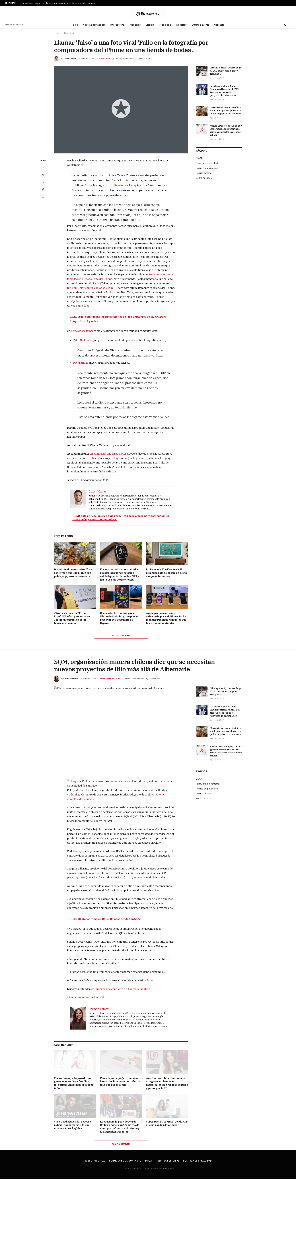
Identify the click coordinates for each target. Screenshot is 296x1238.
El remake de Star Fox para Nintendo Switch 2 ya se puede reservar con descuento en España (119, 618)
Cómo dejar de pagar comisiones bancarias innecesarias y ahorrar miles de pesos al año (121, 1081)
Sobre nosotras (204, 178)
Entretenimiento (200, 24)
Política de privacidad (207, 168)
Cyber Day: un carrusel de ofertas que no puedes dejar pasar (166, 1123)
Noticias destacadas (94, 24)
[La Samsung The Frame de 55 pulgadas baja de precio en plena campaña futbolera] (167, 553)
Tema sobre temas (82, 331)
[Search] (285, 24)
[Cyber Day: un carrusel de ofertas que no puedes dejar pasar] (167, 1106)
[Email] (43, 197)
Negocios (135, 24)
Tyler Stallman (82, 340)
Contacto (219, 24)
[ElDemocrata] (148, 13)
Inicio (75, 24)
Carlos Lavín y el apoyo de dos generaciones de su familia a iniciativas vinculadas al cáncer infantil (226, 130)
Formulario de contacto (207, 163)
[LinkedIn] (43, 182)
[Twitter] (43, 175)
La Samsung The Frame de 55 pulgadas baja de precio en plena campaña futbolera (166, 573)
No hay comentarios (125, 59)
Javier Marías (69, 59)
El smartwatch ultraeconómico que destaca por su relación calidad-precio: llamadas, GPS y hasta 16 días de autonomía (119, 574)
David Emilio (80, 362)
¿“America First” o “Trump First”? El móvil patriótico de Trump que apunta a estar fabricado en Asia (72, 618)
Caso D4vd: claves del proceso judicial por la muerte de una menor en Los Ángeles (72, 1125)
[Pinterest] (43, 189)
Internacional (117, 24)
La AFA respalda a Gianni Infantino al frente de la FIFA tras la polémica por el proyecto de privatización (225, 91)
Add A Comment (121, 635)
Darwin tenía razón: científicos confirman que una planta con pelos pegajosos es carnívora (59, 3)
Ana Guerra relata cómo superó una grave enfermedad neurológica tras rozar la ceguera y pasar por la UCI (167, 1083)
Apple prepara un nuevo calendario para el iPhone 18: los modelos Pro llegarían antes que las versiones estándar (166, 618)
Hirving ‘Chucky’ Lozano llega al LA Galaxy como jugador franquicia (225, 70)
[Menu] (290, 24)
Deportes (181, 24)
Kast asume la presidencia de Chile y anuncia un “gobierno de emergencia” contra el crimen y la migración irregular (120, 1126)
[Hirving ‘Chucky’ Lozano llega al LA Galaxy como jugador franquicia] (202, 71)
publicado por (118, 185)
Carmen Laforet (70, 679)
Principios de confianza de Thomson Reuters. (122, 989)
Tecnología (165, 24)
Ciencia (150, 24)
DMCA (199, 158)
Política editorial (204, 173)
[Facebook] (43, 168)
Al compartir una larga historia (109, 453)
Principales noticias (110, 679)
